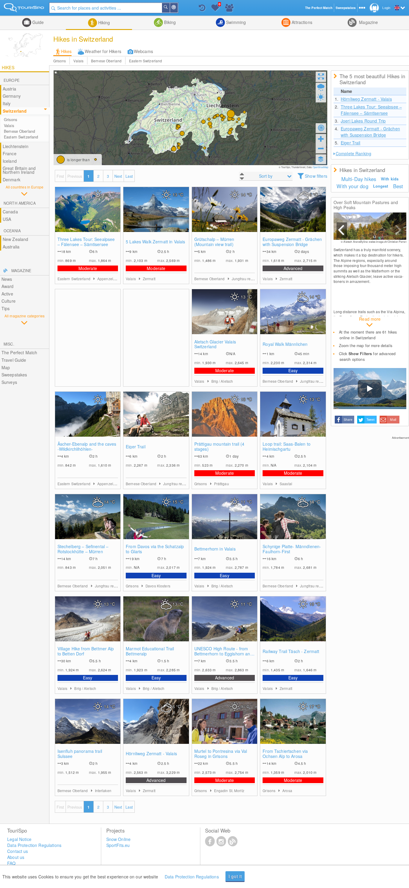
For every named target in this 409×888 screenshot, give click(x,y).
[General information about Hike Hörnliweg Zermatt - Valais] (156, 727)
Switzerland (15, 111)
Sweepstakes (14, 375)
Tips (5, 308)
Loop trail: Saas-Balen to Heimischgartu (286, 446)
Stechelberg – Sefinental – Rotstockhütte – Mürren (83, 549)
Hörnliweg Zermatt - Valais (151, 753)
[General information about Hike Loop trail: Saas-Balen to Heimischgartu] (293, 420)
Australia (11, 247)
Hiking (103, 22)
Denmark (11, 180)
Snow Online (118, 839)
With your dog (352, 186)
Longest (380, 186)
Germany (12, 96)
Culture (8, 301)
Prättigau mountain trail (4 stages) (219, 446)
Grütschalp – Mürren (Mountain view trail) (214, 242)
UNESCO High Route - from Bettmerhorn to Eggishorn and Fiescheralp (223, 651)
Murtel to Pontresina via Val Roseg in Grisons (220, 754)
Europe (11, 80)
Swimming (235, 22)
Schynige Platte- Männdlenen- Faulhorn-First (292, 549)
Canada (10, 212)
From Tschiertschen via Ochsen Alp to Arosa (285, 754)
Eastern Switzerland (145, 60)
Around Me (177, 8)
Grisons (59, 60)
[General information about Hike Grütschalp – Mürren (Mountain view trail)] (224, 215)
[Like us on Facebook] (210, 841)
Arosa (287, 790)
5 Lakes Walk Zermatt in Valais (155, 241)
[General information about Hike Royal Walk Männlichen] (293, 317)
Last (129, 176)
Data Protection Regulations (192, 877)
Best (398, 186)
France (9, 153)
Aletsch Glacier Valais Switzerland (215, 344)
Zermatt (149, 278)
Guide (37, 22)
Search (169, 8)
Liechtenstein (15, 146)
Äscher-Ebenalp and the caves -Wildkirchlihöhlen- (86, 446)
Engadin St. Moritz (229, 790)
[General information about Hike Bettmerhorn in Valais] (224, 522)
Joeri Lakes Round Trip (363, 121)
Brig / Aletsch (222, 381)
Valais (78, 60)
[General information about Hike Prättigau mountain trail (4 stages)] (224, 420)
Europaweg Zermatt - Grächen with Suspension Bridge (292, 242)
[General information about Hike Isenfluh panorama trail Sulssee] (88, 727)
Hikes (66, 51)
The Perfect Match (19, 352)
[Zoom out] (321, 148)
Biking (169, 22)
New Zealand (15, 239)
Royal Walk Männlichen (285, 344)
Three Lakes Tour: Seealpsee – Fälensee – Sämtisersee (86, 242)
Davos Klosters (158, 585)
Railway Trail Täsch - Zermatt (291, 651)
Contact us (17, 851)
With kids (390, 179)
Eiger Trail (136, 446)
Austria (9, 89)
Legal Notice (19, 839)
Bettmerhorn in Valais (215, 548)
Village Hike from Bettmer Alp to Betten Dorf (85, 651)
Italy (7, 103)
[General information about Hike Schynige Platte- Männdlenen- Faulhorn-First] (293, 522)
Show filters (316, 176)
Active (7, 294)
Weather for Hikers (103, 51)
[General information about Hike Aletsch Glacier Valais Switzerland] (224, 317)
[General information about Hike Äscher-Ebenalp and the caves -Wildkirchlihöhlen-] (88, 420)
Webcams (143, 51)
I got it (235, 876)
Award (7, 286)
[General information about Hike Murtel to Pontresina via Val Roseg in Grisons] (224, 727)
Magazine (368, 22)
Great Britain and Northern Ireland (19, 170)
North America (20, 203)
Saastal (286, 483)
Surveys (9, 382)
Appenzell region (111, 278)
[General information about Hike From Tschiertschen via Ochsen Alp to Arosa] (293, 727)
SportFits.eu (118, 845)
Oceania (12, 230)
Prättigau (221, 483)
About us (15, 857)
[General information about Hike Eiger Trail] (156, 420)
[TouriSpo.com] (24, 9)
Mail (393, 419)
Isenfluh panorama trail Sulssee (79, 754)
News (6, 279)
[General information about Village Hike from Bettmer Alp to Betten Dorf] (88, 624)
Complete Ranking (353, 153)
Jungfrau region (245, 278)
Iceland (10, 161)
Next (118, 176)
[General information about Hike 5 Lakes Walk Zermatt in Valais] (156, 215)
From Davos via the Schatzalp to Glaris (155, 549)
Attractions (301, 22)
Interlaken (103, 790)
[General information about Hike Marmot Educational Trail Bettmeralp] (156, 624)
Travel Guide (13, 360)
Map (5, 367)
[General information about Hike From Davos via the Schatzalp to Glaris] (156, 522)
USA (7, 219)
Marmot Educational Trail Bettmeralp (150, 651)
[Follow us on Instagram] (221, 841)
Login (386, 7)
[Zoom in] (321, 139)
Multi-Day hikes (358, 179)
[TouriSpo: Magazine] (232, 841)
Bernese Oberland (106, 60)
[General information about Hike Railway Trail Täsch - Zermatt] (293, 624)
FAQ (11, 863)
